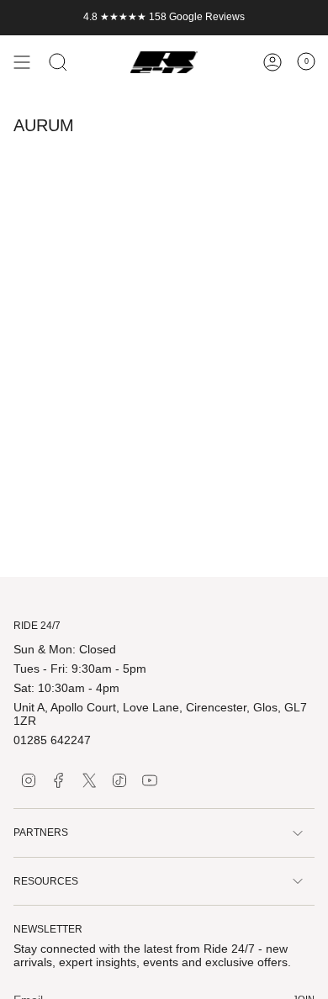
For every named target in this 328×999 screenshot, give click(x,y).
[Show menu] (22, 62)
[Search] (58, 62)
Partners (40, 832)
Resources (45, 881)
